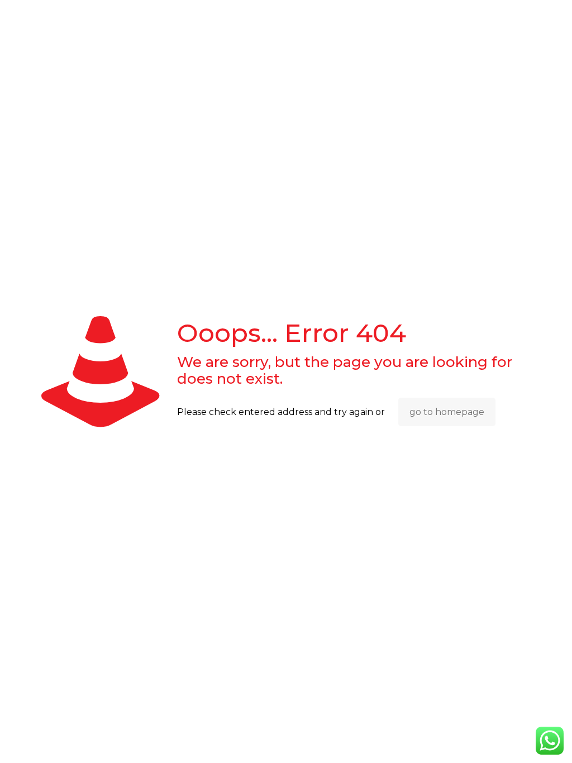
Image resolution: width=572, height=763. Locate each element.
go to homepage (446, 412)
